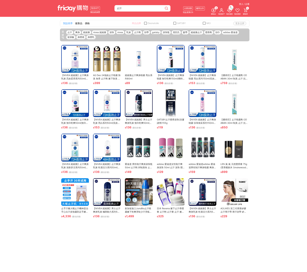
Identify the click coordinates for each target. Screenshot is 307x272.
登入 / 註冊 (244, 4)
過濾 (63, 33)
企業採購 (188, 8)
